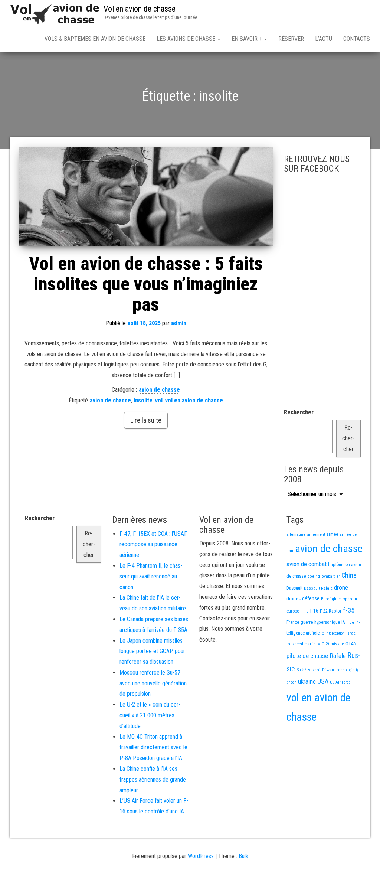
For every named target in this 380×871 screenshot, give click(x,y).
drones (293, 598)
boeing (313, 576)
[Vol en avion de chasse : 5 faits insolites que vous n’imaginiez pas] (146, 196)
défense (311, 599)
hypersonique (327, 622)
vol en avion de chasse (194, 400)
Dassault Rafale (318, 588)
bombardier (330, 576)
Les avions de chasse (187, 38)
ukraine (307, 681)
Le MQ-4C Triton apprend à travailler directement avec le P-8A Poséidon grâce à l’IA (153, 747)
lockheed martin (301, 643)
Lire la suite (145, 420)
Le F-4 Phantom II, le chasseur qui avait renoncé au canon (150, 576)
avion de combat (306, 564)
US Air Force (340, 682)
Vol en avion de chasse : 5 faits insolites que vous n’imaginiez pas (146, 284)
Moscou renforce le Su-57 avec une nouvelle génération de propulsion (153, 683)
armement (316, 534)
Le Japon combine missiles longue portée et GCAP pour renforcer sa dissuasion (152, 651)
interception (335, 633)
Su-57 (302, 669)
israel (351, 633)
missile (337, 643)
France (292, 622)
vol (159, 400)
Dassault (294, 588)
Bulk (243, 855)
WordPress (201, 855)
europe (292, 611)
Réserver (291, 38)
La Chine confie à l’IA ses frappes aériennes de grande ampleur (152, 779)
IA (343, 622)
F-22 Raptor (330, 611)
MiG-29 (323, 644)
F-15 (304, 611)
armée (332, 534)
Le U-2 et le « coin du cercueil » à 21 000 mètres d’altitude (149, 715)
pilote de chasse (307, 655)
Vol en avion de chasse (140, 8)
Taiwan (328, 670)
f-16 (314, 611)
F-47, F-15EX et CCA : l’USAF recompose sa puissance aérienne (153, 544)
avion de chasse (159, 389)
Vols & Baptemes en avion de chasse (95, 38)
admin (178, 323)
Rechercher (299, 412)
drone (341, 587)
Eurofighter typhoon (339, 598)
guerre (307, 622)
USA (322, 681)
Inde (350, 622)
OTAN (351, 643)
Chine (349, 575)
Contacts (356, 38)
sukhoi (314, 669)
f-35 (348, 610)
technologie (344, 670)
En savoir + (247, 38)
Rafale (338, 655)
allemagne (295, 534)
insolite (143, 400)
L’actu (323, 38)
